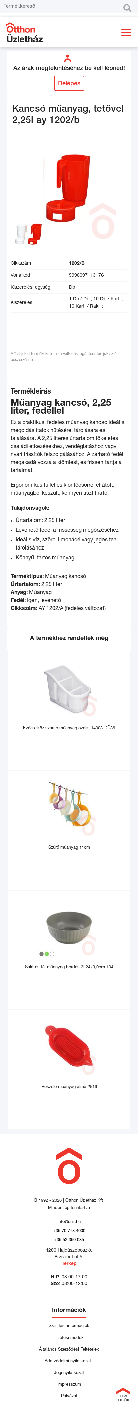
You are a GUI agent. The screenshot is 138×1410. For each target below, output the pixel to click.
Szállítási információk (69, 1326)
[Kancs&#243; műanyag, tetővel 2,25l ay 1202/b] (69, 194)
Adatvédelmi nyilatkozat (69, 1361)
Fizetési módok (69, 1338)
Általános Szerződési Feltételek (69, 1350)
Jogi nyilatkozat (69, 1373)
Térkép (69, 1264)
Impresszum (69, 1385)
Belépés (69, 84)
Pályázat (69, 1396)
